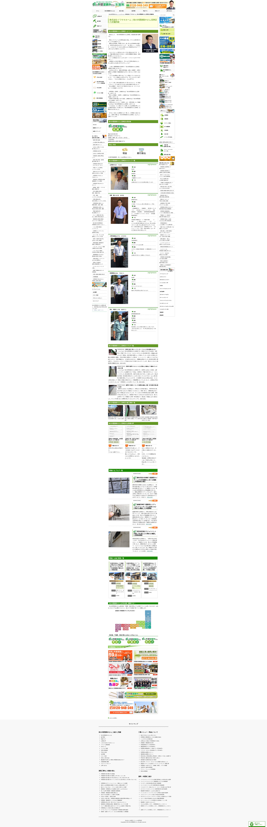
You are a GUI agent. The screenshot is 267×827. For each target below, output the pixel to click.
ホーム (97, 10)
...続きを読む (122, 363)
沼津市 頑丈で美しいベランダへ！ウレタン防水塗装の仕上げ (140, 349)
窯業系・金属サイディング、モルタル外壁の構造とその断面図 (114, 811)
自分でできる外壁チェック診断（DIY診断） (110, 794)
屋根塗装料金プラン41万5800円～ (148, 746)
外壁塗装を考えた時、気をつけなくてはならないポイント (113, 802)
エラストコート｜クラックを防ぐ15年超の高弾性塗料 (152, 794)
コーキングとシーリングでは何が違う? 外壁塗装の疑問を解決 (114, 809)
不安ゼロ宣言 (104, 752)
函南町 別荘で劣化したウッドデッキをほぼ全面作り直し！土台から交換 (116, 418)
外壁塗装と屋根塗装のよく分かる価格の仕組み (151, 737)
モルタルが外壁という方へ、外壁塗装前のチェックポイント (154, 804)
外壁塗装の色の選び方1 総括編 (108, 773)
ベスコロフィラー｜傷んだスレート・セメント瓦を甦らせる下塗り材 (156, 787)
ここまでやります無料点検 (146, 739)
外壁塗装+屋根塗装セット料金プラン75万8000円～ (152, 748)
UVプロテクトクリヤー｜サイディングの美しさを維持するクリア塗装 (156, 796)
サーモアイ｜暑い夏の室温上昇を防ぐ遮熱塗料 (151, 783)
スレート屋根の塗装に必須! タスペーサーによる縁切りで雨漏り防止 (116, 805)
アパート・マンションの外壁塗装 (148, 769)
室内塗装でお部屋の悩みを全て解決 (148, 759)
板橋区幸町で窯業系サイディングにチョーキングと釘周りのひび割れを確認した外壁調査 (145, 506)
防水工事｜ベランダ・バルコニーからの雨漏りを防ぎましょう (154, 761)
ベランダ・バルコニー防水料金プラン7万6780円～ (152, 750)
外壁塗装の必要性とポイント (147, 752)
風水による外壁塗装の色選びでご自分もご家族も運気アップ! (114, 785)
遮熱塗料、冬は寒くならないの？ (148, 802)
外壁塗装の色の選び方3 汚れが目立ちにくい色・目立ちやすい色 (115, 777)
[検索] (174, 15)
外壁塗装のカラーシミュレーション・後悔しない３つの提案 (114, 783)
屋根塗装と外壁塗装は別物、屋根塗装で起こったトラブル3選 (114, 804)
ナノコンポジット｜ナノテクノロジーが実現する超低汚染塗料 (154, 792)
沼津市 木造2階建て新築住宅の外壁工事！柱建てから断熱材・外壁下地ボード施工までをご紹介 (149, 419)
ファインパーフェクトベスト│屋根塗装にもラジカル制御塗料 (154, 781)
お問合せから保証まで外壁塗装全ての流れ (150, 740)
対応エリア (157, 10)
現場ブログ (103, 739)
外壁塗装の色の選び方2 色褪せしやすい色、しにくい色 (113, 775)
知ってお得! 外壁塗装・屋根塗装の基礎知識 (110, 790)
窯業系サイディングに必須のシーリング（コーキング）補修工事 (155, 763)
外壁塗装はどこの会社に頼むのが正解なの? (110, 807)
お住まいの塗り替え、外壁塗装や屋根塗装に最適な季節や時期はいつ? (116, 798)
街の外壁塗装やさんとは (110, 10)
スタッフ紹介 (104, 756)
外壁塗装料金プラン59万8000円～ (148, 744)
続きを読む (150, 497)
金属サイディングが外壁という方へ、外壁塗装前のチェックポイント (156, 809)
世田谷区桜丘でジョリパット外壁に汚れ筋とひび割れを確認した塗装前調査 (145, 533)
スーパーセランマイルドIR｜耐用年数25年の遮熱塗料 (152, 785)
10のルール (103, 746)
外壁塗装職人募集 (105, 761)
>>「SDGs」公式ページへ (98, 310)
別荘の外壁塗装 (144, 771)
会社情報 (103, 754)
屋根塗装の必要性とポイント (147, 754)
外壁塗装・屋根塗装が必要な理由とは (109, 792)
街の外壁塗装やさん (133, 822)
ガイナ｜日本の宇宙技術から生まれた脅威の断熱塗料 (152, 798)
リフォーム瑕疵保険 (105, 744)
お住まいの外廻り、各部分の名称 (108, 796)
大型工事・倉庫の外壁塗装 (146, 767)
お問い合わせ (169, 10)
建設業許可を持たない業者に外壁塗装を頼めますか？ (112, 759)
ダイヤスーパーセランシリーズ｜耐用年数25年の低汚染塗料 (154, 789)
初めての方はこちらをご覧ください (148, 735)
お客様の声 (103, 740)
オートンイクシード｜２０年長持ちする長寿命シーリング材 (154, 800)
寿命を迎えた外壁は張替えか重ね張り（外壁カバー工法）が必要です (156, 756)
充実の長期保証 (104, 750)
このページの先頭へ (113, 717)
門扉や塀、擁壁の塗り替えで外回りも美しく (150, 757)
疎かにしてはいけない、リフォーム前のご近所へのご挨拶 (113, 787)
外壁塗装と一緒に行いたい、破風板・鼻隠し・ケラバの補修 (154, 765)
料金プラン (145, 10)
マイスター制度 (104, 748)
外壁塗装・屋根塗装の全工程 (147, 742)
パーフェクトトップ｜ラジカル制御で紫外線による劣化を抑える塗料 (156, 779)
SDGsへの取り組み (105, 757)
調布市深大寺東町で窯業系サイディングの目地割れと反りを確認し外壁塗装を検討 (145, 479)
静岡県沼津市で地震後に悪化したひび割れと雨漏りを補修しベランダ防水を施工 (133, 419)
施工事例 (133, 10)
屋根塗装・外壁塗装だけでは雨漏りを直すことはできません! (114, 789)
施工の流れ (121, 10)
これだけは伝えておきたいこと (108, 742)
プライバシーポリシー (106, 763)
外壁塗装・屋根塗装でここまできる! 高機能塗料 (111, 800)
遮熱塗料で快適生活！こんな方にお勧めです (150, 790)
